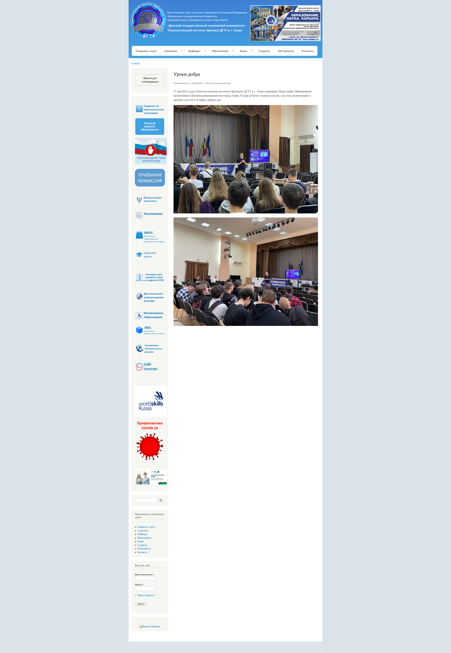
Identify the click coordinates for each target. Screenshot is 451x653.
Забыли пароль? (146, 595)
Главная (135, 63)
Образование (218, 51)
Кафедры (192, 51)
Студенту (264, 51)
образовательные (153, 348)
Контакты (308, 51)
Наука (241, 51)
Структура (168, 51)
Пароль (139, 584)
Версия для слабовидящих (150, 80)
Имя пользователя (144, 574)
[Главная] (148, 21)
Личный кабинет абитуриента (150, 126)
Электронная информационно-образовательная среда (154, 239)
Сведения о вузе (146, 51)
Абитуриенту (286, 51)
